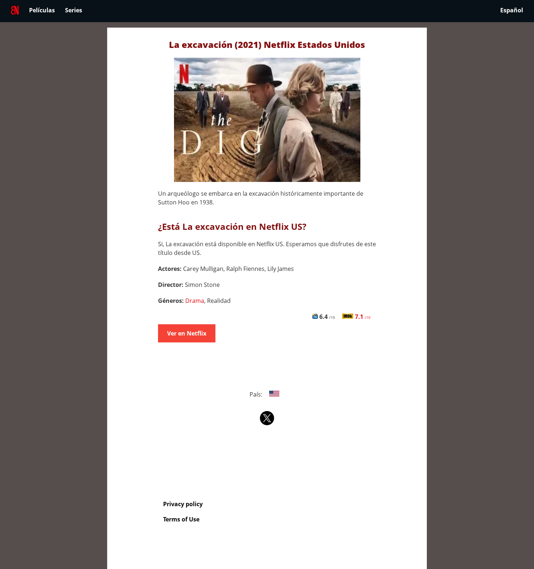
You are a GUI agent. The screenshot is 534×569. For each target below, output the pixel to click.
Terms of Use (181, 519)
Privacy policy (183, 504)
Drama (194, 301)
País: (257, 394)
